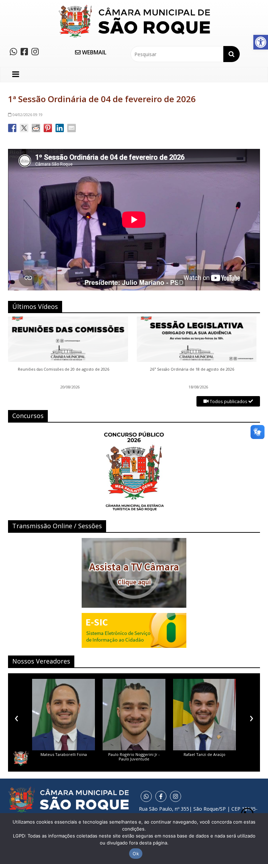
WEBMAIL (93, 52)
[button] (260, 42)
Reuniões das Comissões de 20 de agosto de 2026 (63, 369)
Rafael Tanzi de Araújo (204, 754)
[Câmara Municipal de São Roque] (134, 7)
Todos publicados (228, 401)
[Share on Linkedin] (59, 128)
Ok (136, 853)
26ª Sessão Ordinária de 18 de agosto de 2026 (192, 369)
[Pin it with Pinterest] (48, 128)
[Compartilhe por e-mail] (71, 128)
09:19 (28, 114)
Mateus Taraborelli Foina (63, 754)
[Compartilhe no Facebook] (12, 128)
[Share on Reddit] (36, 128)
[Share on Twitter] (24, 128)
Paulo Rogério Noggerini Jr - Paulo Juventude (134, 756)
